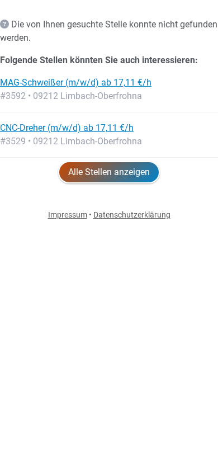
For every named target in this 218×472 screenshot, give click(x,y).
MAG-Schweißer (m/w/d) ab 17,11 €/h (75, 82)
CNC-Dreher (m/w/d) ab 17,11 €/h (67, 127)
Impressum (67, 214)
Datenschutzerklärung (131, 214)
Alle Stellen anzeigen (109, 172)
